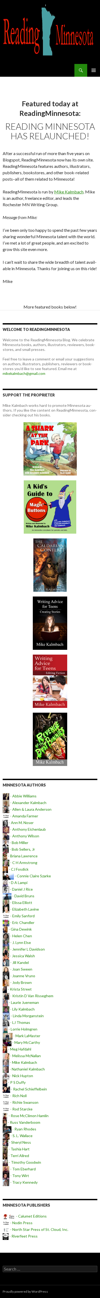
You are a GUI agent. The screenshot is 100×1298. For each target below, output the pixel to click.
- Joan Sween (20, 969)
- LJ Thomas (19, 1022)
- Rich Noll (18, 1095)
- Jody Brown (20, 982)
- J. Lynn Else (20, 942)
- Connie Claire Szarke (32, 876)
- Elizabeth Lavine (24, 909)
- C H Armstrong (23, 862)
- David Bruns (22, 896)
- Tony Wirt (19, 1175)
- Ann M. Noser (21, 822)
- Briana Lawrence (22, 856)
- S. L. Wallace (21, 1135)
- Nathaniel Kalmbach (27, 1069)
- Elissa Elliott (20, 902)
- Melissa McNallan (25, 1055)
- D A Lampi (17, 882)
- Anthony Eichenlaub (27, 829)
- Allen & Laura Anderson (30, 809)
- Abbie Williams (23, 796)
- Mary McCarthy (25, 1042)
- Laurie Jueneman (23, 1002)
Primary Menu (93, 70)
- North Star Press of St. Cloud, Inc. (38, 1229)
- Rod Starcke (21, 1109)
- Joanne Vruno (22, 975)
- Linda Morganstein (27, 1015)
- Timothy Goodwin (24, 1162)
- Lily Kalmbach (22, 1009)
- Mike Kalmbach (23, 1062)
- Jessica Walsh (22, 956)
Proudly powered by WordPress (25, 1291)
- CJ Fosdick (18, 869)
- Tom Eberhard (22, 1169)
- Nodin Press (21, 1222)
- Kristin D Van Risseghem (31, 995)
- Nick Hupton (21, 1075)
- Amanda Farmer (23, 816)
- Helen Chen (20, 936)
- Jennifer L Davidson (27, 949)
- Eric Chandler (21, 922)
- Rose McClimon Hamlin (28, 1115)
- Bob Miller (18, 842)
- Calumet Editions (31, 1216)
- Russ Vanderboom (23, 1122)
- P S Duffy (16, 1082)
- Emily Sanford (22, 916)
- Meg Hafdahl (19, 1049)
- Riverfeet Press (23, 1236)
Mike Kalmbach (68, 191)
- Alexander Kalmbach (27, 802)
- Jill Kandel (19, 962)
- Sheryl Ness (19, 1142)
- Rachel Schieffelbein (28, 1089)
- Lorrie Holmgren (22, 1029)
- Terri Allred (18, 1155)
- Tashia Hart (19, 1149)
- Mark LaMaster (26, 1035)
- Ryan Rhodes (23, 1129)
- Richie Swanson (23, 1102)
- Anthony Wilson (24, 836)
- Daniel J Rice (21, 889)
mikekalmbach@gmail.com (24, 373)
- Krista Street (19, 989)
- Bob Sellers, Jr (22, 849)
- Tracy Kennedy (23, 1182)
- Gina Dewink (20, 929)
